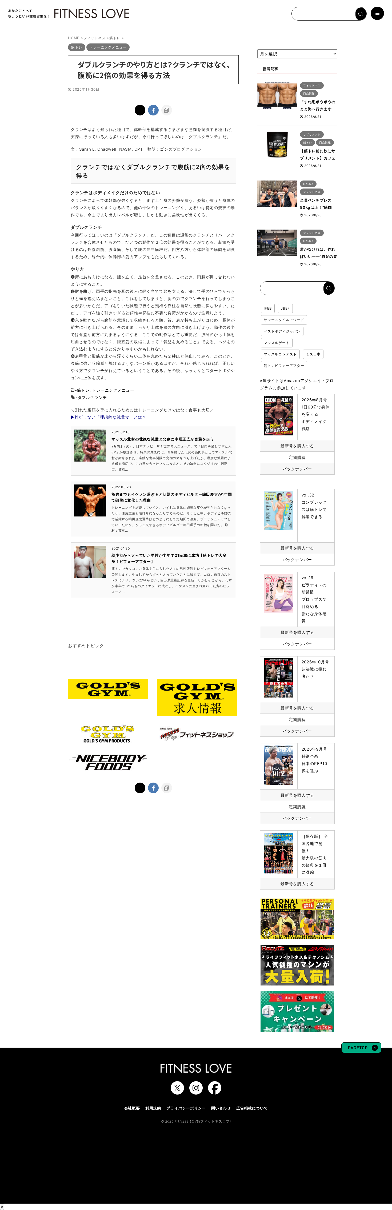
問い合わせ (221, 1108)
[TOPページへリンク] (68, 14)
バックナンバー (297, 468)
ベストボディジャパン (282, 331)
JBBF (285, 308)
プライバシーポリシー (186, 1108)
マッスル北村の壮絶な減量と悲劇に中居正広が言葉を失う (162, 439)
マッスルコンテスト (280, 354)
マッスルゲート (277, 342)
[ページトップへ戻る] (361, 1050)
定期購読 (297, 457)
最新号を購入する (297, 445)
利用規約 (153, 1108)
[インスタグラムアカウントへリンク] (196, 1092)
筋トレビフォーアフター (284, 365)
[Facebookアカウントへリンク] (214, 1092)
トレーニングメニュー (113, 390)
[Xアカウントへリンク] (177, 1092)
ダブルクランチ (92, 397)
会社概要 (132, 1108)
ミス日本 (313, 354)
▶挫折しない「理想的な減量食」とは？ (108, 417)
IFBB (268, 308)
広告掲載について (252, 1108)
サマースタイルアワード (284, 320)
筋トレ (83, 390)
